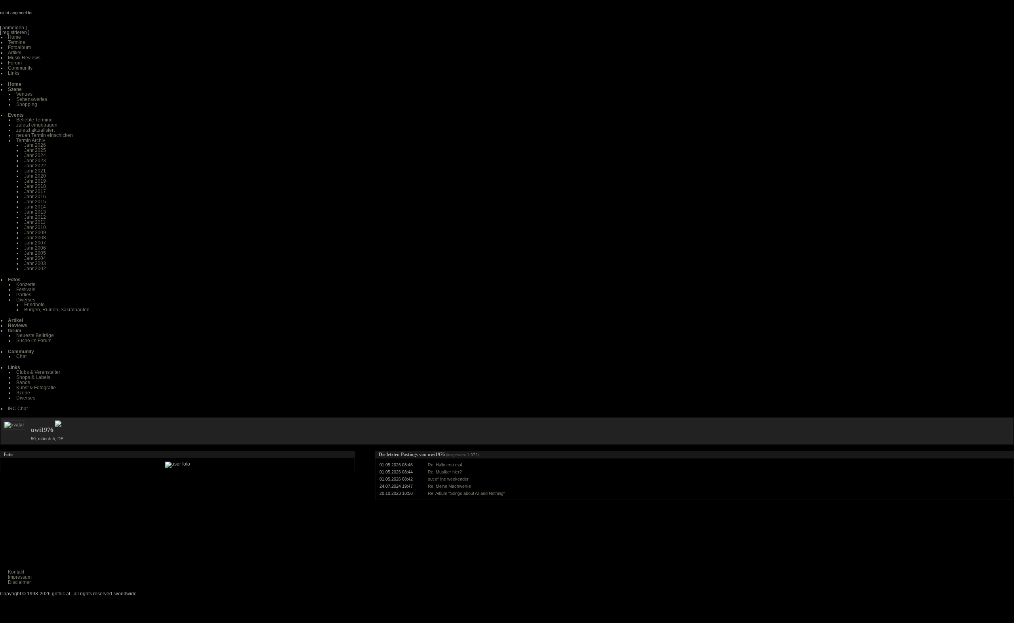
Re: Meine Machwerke (449, 486)
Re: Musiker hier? (445, 472)
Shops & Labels (33, 377)
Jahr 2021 (35, 171)
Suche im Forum (33, 340)
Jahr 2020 (35, 176)
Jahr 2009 (35, 232)
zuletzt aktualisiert (35, 130)
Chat (21, 356)
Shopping (26, 104)
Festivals (25, 289)
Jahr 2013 (35, 212)
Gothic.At (45, 16)
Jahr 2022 (35, 166)
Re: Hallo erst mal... (446, 464)
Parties (23, 294)
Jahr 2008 (35, 237)
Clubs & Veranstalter (38, 372)
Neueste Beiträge (35, 335)
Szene (23, 393)
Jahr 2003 (35, 263)
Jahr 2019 (35, 181)
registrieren (14, 32)
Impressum (20, 577)
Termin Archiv (30, 140)
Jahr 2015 (35, 202)
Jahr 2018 (35, 186)
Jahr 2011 (35, 222)
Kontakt (16, 572)
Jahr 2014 (35, 207)
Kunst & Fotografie (36, 387)
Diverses (25, 300)
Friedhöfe (34, 304)
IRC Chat (18, 408)
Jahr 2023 (35, 160)
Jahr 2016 (35, 196)
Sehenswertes (31, 99)
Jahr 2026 (35, 145)
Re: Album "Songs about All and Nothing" (466, 493)
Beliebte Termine (34, 120)
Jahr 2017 (35, 191)
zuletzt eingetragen (36, 125)
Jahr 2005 (35, 253)
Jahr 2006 (35, 248)
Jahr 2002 (35, 268)
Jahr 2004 (35, 258)
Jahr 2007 (35, 243)
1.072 (472, 455)
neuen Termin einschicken (44, 135)
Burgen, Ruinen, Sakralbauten (57, 309)
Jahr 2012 (35, 217)
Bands (23, 382)
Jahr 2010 (35, 227)
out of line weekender (448, 479)
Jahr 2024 (35, 155)
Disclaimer (19, 582)
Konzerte (26, 284)
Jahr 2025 (35, 150)
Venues (24, 94)
